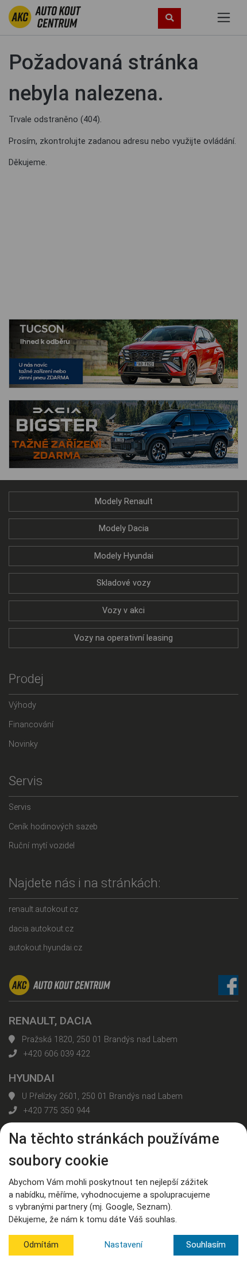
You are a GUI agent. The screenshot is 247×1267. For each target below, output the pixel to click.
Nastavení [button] (123, 1245)
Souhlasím (206, 1245)
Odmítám (41, 1245)
